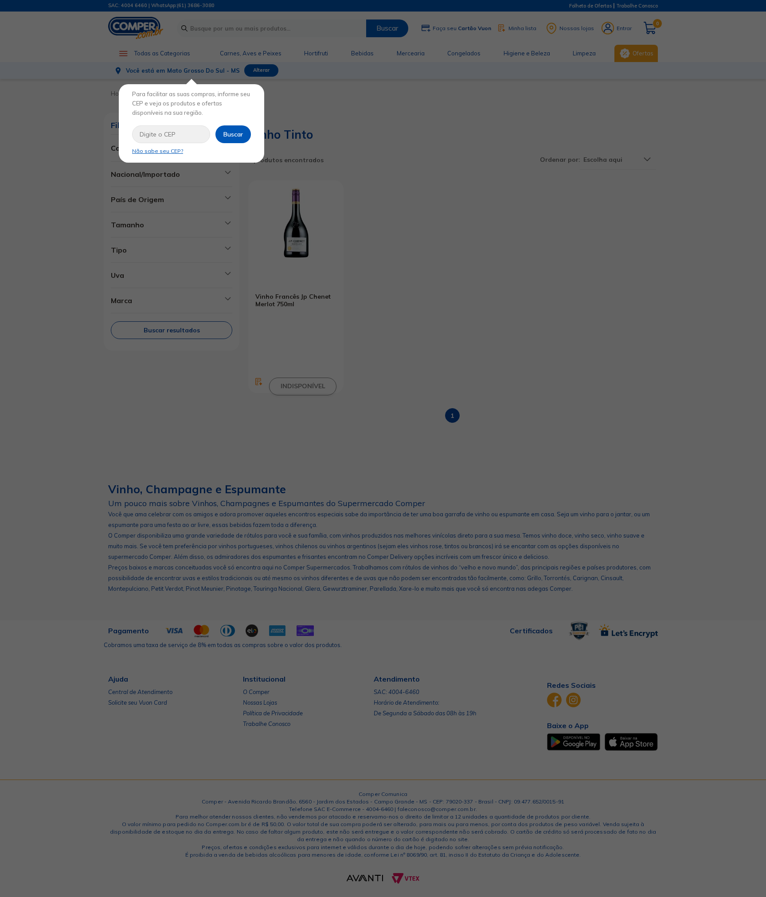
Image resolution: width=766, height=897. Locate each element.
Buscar (233, 134)
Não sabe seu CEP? (157, 151)
